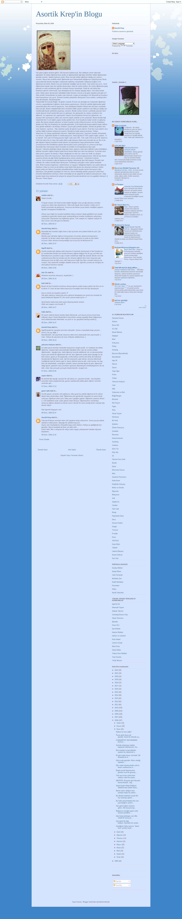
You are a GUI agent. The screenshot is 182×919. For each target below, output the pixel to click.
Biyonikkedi (116, 357)
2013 (117, 698)
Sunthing (115, 442)
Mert (113, 339)
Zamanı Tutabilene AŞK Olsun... (125, 270)
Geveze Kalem (117, 523)
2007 (117, 717)
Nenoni (114, 364)
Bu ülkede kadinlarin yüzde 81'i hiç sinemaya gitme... (127, 797)
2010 (117, 708)
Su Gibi (114, 329)
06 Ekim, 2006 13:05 (48, 268)
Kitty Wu (115, 452)
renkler (44, 195)
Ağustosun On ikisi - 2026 (123, 170)
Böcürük (115, 399)
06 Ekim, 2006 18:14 (48, 340)
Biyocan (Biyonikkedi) (120, 353)
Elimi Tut (115, 449)
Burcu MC (115, 325)
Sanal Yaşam (117, 413)
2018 (117, 683)
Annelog (115, 350)
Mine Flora (116, 646)
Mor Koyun (116, 403)
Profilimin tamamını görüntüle (122, 31)
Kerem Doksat (117, 555)
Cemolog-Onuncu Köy (120, 615)
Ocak (119, 857)
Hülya (114, 589)
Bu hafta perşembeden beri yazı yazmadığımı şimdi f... (127, 802)
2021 (117, 673)
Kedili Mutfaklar (117, 582)
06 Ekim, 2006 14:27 (48, 307)
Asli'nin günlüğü (121, 300)
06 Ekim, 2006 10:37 (48, 244)
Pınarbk (115, 533)
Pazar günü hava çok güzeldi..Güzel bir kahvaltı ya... (128, 736)
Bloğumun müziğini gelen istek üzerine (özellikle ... (127, 812)
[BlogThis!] (71, 184)
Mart (118, 851)
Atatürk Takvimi (117, 611)
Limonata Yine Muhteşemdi (133, 186)
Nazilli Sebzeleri (118, 593)
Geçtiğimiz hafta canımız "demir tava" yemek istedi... (127, 827)
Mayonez (115, 491)
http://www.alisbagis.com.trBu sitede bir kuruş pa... (126, 817)
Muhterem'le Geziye (122, 225)
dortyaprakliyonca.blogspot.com (127, 247)
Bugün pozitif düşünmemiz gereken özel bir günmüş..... (127, 771)
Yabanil (114, 548)
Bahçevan (115, 495)
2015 (117, 692)
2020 (117, 676)
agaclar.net (116, 604)
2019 (117, 679)
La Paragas (119, 184)
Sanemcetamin (117, 438)
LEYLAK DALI (120, 146)
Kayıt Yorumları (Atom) (75, 455)
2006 (117, 720)
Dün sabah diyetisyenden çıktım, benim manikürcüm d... (128, 766)
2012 (117, 701)
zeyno (43, 376)
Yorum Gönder (44, 439)
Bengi (114, 512)
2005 (117, 861)
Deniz (114, 466)
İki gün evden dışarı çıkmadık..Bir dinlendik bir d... (128, 756)
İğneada (115, 622)
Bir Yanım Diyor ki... (122, 205)
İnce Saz (115, 558)
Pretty (114, 346)
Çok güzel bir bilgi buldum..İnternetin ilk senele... (128, 822)
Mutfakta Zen (117, 578)
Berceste (115, 435)
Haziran (120, 841)
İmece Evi (115, 625)
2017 (117, 686)
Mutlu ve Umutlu (118, 488)
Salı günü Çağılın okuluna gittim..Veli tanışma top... (126, 807)
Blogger (85, 902)
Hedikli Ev (115, 502)
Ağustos (120, 835)
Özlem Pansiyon (118, 427)
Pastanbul (115, 586)
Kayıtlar (118, 881)
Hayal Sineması (117, 618)
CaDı (43, 312)
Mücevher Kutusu (118, 470)
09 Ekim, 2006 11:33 (48, 435)
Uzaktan (115, 445)
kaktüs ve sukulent (119, 636)
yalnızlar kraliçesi (48, 345)
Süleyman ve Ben (118, 392)
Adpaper (115, 336)
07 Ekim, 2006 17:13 (48, 386)
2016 (117, 689)
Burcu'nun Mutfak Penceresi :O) (127, 168)
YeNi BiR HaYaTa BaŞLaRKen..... (127, 268)
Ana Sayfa (72, 450)
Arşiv (126, 207)
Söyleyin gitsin (120, 302)
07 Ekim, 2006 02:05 (48, 371)
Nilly (113, 389)
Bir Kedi (115, 420)
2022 (117, 670)
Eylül (119, 832)
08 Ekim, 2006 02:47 (48, 413)
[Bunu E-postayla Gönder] (69, 184)
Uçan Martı (116, 544)
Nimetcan (115, 417)
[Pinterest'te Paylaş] (78, 184)
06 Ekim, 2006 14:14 (48, 278)
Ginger (114, 526)
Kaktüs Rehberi (117, 632)
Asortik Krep (46, 228)
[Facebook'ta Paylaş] (76, 184)
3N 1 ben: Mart (120, 286)
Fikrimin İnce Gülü (118, 459)
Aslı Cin (44, 272)
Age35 (43, 248)
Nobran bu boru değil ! (124, 732)
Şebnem (115, 424)
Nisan (119, 848)
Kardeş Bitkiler (117, 568)
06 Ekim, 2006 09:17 (48, 224)
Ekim (119, 729)
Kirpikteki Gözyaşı (118, 484)
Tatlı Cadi (115, 509)
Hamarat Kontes (118, 318)
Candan (114, 505)
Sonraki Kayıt (43, 450)
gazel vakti (45, 391)
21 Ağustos (128, 127)
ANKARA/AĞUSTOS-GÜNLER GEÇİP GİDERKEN (131, 150)
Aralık (119, 723)
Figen (114, 406)
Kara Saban (116, 639)
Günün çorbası (120, 284)
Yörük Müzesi (117, 660)
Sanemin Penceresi (119, 477)
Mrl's (113, 473)
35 (113, 456)
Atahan (114, 321)
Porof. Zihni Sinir (130, 249)
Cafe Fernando (117, 575)
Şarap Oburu (116, 571)
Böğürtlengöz (116, 396)
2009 (117, 711)
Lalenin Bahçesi (117, 551)
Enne (114, 537)
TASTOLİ (115, 541)
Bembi (114, 463)
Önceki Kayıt (101, 450)
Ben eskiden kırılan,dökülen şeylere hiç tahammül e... (126, 751)
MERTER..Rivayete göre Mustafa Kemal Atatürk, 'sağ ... (128, 781)
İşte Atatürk (116, 629)
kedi (43, 283)
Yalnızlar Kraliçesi (118, 382)
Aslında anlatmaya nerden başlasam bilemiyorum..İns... (127, 746)
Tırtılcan (115, 530)
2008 (117, 714)
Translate (129, 46)
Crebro (114, 378)
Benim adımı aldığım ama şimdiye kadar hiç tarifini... (126, 792)
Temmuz (120, 838)
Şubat (119, 854)
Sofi (113, 498)
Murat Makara (117, 332)
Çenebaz (115, 431)
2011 (117, 704)
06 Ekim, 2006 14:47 (48, 322)
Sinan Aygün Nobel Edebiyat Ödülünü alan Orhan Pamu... (127, 787)
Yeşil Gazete (116, 657)
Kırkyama (115, 343)
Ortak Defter (116, 650)
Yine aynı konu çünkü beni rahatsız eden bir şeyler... (126, 776)
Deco (114, 519)
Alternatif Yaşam (118, 607)
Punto (114, 374)
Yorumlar (118, 885)
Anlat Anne (116, 480)
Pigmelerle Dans (118, 516)
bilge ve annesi (120, 125)
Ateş (113, 410)
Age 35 (114, 360)
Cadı (113, 385)
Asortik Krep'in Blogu (69, 14)
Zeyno (114, 367)
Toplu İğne (115, 371)
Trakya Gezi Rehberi (119, 653)
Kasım (119, 726)
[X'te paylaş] (73, 184)
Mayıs (119, 844)
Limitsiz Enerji (117, 643)
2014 (117, 695)
